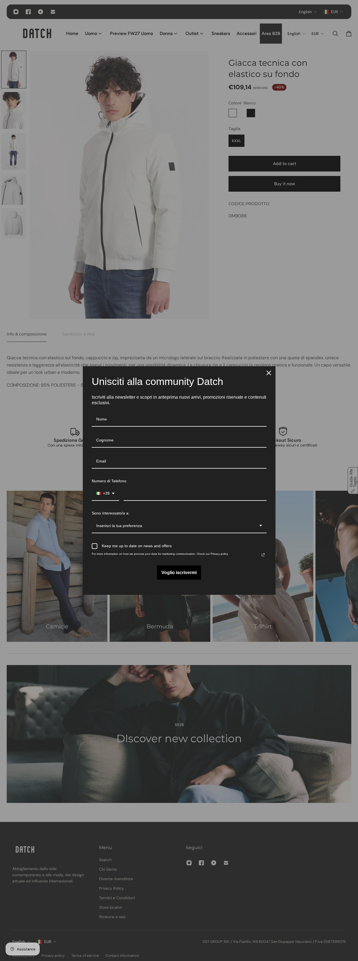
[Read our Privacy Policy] (263, 554)
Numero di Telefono (109, 481)
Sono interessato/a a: (110, 513)
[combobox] (105, 494)
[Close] (268, 373)
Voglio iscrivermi (179, 572)
